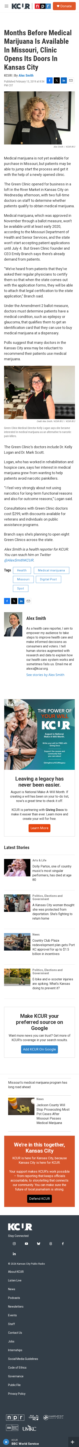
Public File (14, 1385)
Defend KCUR (39, 1198)
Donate (66, 6)
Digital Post (48, 579)
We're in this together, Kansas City (39, 1148)
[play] (6, 1442)
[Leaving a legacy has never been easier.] (39, 734)
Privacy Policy (17, 1393)
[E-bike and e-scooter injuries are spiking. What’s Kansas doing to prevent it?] (17, 977)
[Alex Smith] (13, 624)
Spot (20, 588)
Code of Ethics (17, 1367)
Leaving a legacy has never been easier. (39, 782)
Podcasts (14, 1297)
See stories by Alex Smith (45, 675)
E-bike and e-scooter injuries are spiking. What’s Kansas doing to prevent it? (52, 983)
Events (12, 1315)
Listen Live (14, 1280)
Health (22, 570)
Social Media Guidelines (23, 1358)
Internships (15, 1350)
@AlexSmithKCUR (18, 560)
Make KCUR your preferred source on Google (39, 1022)
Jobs (11, 1341)
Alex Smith (26, 75)
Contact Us (15, 1332)
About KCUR (16, 1271)
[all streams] (73, 1442)
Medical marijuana (51, 570)
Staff (11, 1324)
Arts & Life (39, 860)
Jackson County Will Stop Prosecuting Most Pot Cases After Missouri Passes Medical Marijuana (52, 1114)
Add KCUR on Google (39, 1049)
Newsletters (15, 1306)
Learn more (39, 828)
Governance (15, 1376)
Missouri (23, 579)
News (36, 934)
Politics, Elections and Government (47, 897)
